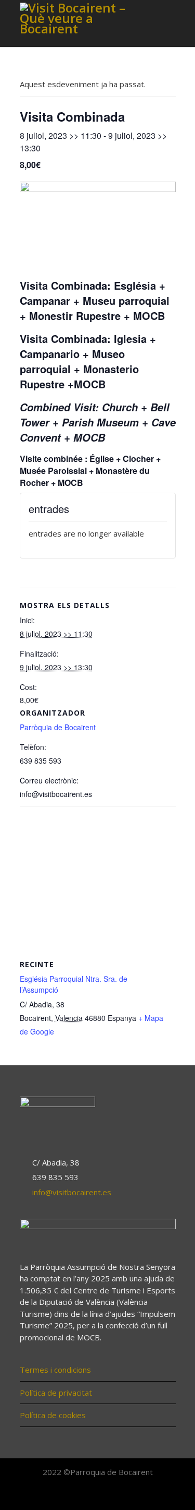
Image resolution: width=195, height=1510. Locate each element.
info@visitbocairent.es (71, 1192)
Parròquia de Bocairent (58, 727)
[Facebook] (74, 1494)
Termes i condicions (55, 1369)
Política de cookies (53, 1415)
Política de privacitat (56, 1392)
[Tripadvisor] (120, 1494)
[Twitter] (97, 1494)
